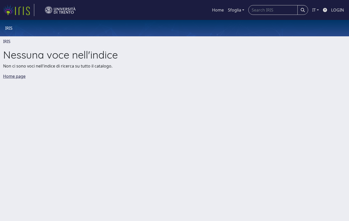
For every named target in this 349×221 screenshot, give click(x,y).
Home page (14, 76)
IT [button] (314, 10)
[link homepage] (18, 10)
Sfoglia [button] (234, 10)
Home (218, 10)
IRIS (6, 41)
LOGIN (337, 10)
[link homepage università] (60, 10)
